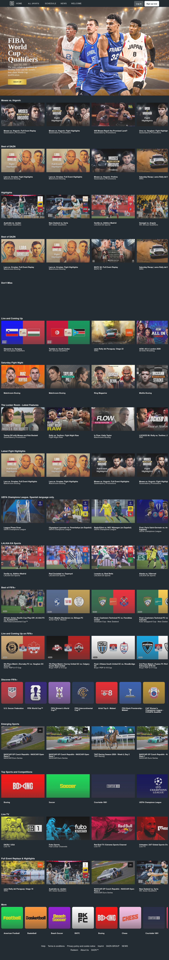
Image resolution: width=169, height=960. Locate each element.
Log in (139, 3)
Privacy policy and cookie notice (81, 946)
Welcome (76, 3)
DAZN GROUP (112, 946)
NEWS (125, 946)
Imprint (101, 946)
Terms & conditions (56, 946)
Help (43, 946)
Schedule (50, 3)
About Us (85, 950)
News (64, 3)
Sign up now (151, 3)
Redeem (74, 950)
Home (19, 3)
